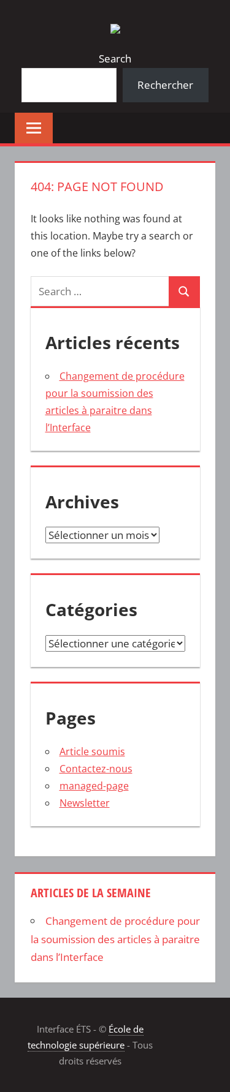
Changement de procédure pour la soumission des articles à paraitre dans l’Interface (115, 939)
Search (115, 58)
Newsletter (84, 803)
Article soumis (92, 751)
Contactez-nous (95, 768)
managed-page (94, 786)
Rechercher (165, 85)
